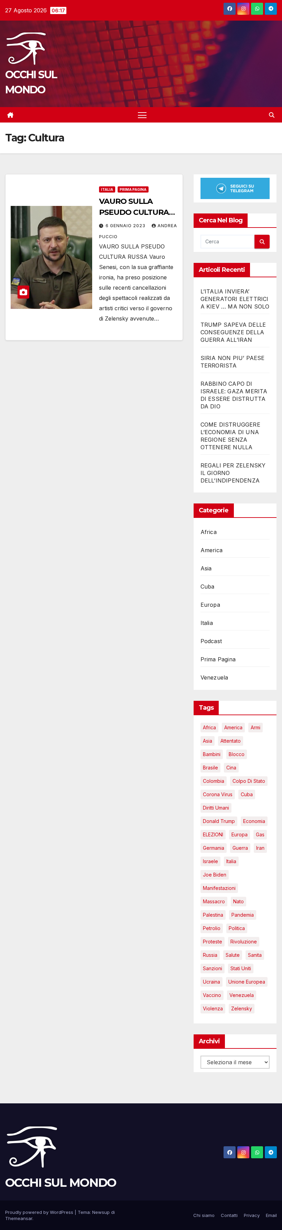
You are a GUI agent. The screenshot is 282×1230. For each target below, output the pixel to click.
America (211, 550)
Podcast (211, 641)
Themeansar (18, 1218)
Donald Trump (219, 821)
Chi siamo (204, 1215)
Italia (107, 189)
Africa (208, 532)
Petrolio (211, 928)
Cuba (207, 586)
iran (260, 848)
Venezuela (214, 677)
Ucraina (211, 982)
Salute (233, 955)
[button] (271, 115)
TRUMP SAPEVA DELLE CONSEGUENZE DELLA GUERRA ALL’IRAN (233, 332)
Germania (213, 848)
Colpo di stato (248, 781)
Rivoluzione (243, 941)
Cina (231, 767)
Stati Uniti (240, 968)
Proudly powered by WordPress (40, 1212)
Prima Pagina (133, 189)
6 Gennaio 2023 (126, 225)
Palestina (213, 915)
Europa (210, 604)
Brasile (210, 767)
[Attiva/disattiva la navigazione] (142, 114)
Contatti (229, 1215)
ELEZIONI (213, 834)
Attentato (230, 741)
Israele (210, 861)
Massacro (214, 901)
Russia (210, 955)
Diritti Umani (216, 808)
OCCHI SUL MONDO (60, 1182)
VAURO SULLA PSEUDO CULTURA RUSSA (134, 212)
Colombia (213, 781)
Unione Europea (246, 982)
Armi (255, 727)
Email (271, 1215)
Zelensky (241, 1008)
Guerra (240, 848)
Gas (260, 834)
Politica (237, 928)
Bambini (211, 754)
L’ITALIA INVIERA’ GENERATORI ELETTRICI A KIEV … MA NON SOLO (235, 299)
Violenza (213, 1008)
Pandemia (242, 915)
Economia (254, 821)
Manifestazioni (219, 888)
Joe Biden (214, 875)
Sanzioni (212, 968)
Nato (238, 901)
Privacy (252, 1215)
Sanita (255, 955)
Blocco (237, 754)
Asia (206, 568)
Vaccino (212, 995)
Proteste (212, 941)
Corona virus (217, 794)
